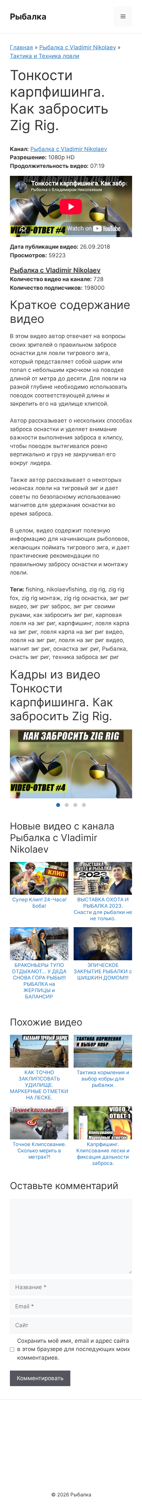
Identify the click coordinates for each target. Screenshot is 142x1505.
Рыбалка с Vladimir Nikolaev (77, 47)
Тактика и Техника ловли (44, 56)
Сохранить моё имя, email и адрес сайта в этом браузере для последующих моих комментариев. (73, 1349)
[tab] (58, 805)
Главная (21, 47)
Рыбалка (28, 17)
